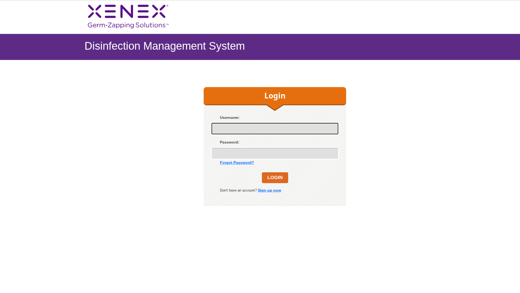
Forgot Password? (237, 162)
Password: (229, 142)
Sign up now (269, 190)
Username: (230, 117)
